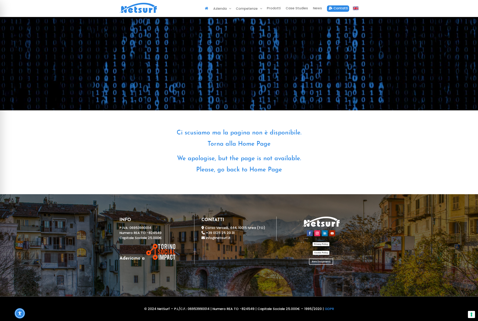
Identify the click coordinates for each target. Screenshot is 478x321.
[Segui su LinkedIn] (325, 233)
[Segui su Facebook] (310, 233)
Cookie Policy (321, 252)
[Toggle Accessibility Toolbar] (20, 313)
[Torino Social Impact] (160, 258)
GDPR (329, 308)
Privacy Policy (321, 244)
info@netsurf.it (218, 237)
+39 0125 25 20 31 (220, 232)
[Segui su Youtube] (332, 233)
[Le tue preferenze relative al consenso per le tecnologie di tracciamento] (471, 314)
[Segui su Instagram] (317, 233)
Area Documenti (321, 261)
